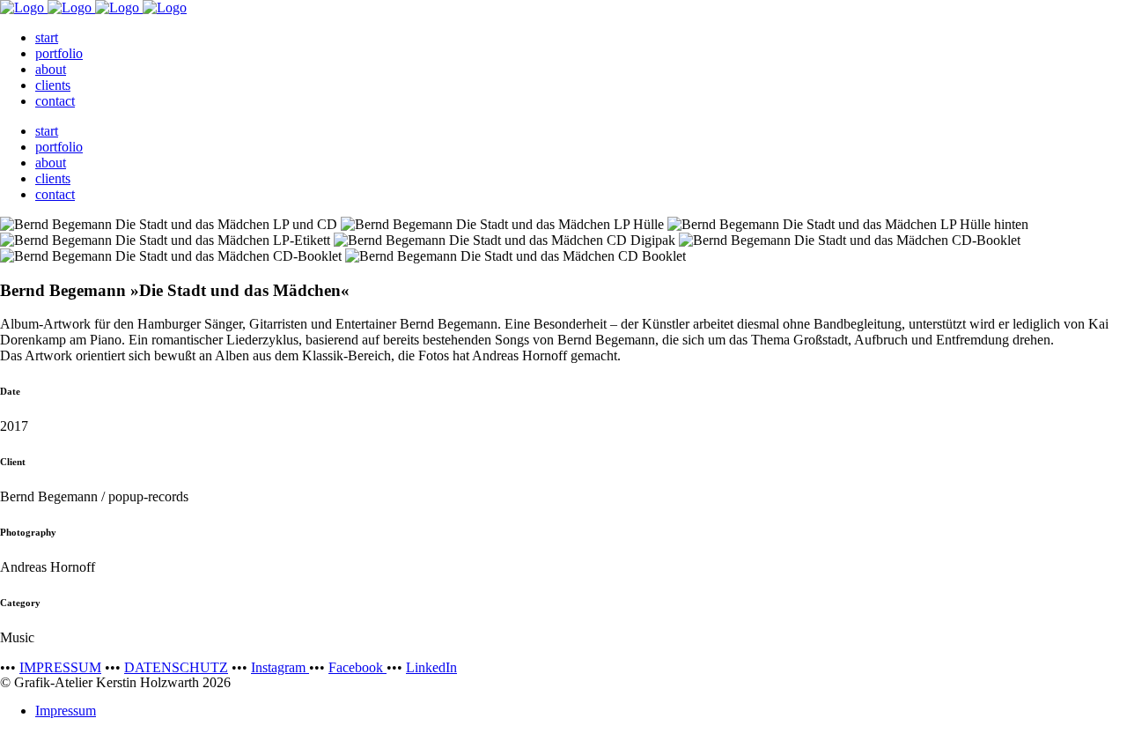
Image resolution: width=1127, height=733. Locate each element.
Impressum (65, 710)
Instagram (280, 667)
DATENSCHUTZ (176, 667)
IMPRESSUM (60, 667)
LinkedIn (431, 667)
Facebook (357, 667)
